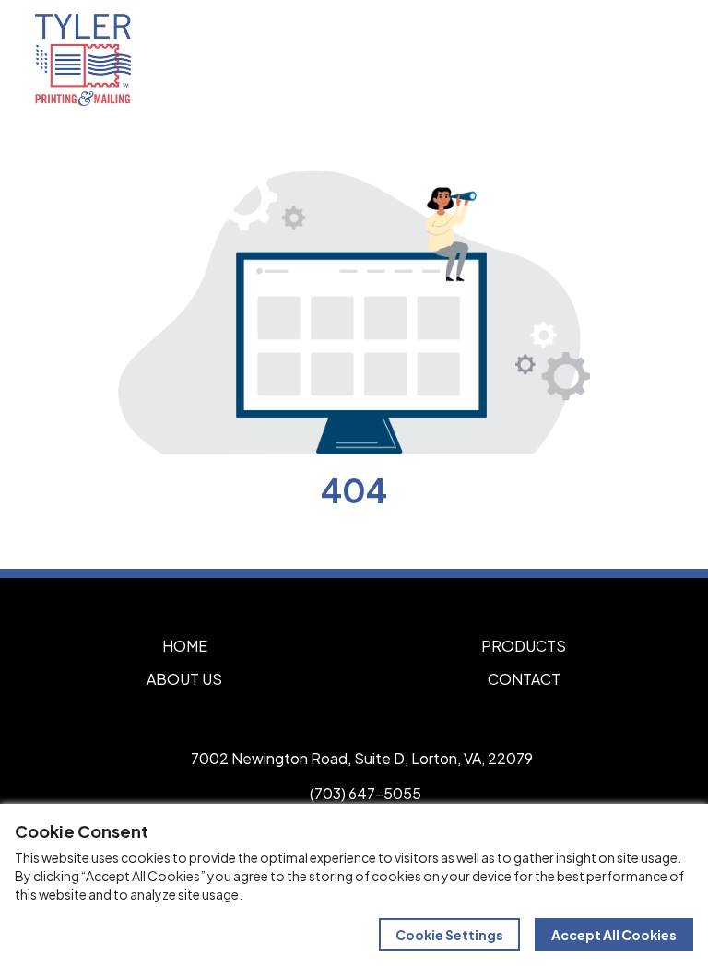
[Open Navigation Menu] (652, 60)
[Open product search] (614, 60)
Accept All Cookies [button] (614, 934)
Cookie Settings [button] (449, 934)
